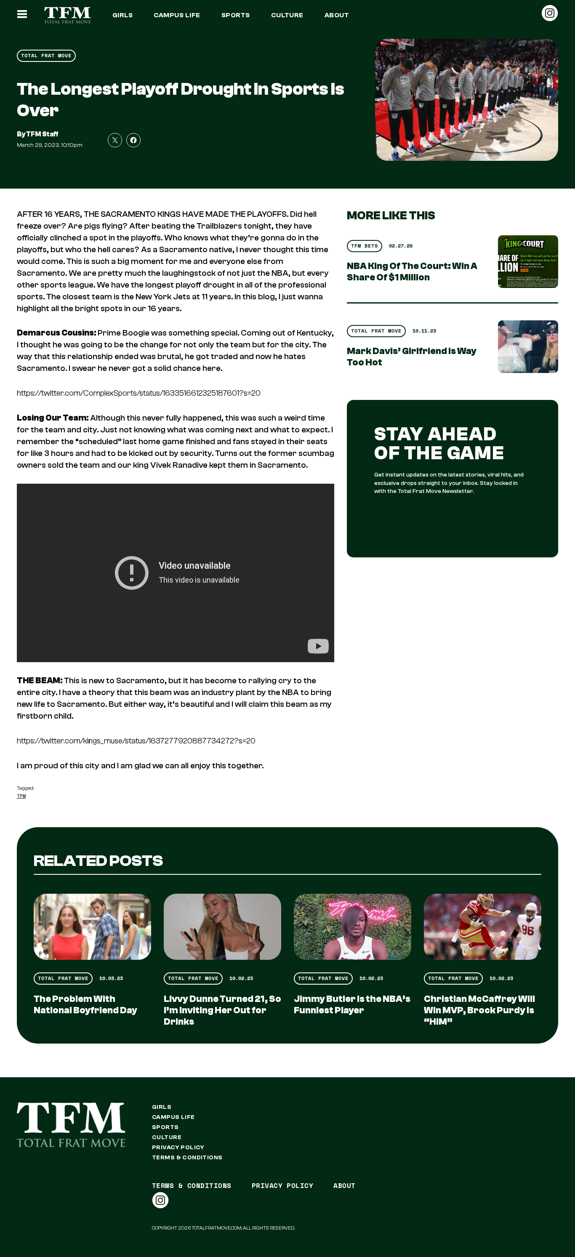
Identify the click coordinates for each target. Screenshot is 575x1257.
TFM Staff (42, 134)
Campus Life (177, 15)
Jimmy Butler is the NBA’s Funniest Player (352, 1004)
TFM (21, 795)
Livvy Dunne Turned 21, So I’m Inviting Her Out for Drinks (222, 1010)
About (337, 15)
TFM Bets (364, 245)
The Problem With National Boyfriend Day (85, 1004)
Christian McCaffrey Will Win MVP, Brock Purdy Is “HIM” (479, 1010)
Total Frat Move (46, 55)
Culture (287, 15)
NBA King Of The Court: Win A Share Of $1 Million (412, 272)
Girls (122, 15)
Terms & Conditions (187, 1157)
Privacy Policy (178, 1147)
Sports (235, 15)
